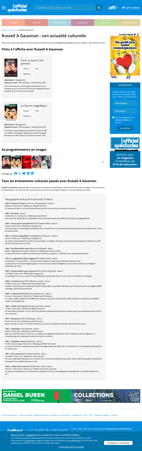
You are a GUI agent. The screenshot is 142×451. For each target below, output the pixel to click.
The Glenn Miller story (19, 248)
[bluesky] (24, 174)
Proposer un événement (60, 415)
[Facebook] (16, 174)
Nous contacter (26, 415)
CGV (85, 415)
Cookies (114, 415)
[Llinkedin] (32, 174)
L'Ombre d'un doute (18, 306)
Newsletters (77, 415)
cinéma (13, 22)
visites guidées (128, 22)
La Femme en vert (18, 281)
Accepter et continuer (118, 442)
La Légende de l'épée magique (23, 258)
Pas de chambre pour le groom (23, 271)
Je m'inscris (125, 128)
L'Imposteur (15, 328)
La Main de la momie (19, 366)
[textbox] (64, 8)
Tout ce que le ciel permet (32, 61)
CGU (91, 415)
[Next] (102, 162)
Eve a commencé (17, 353)
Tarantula (14, 213)
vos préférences (74, 440)
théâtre (36, 22)
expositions (59, 22)
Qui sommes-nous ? (10, 415)
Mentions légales (102, 415)
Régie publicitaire (42, 415)
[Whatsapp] (20, 174)
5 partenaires (29, 440)
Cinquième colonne (18, 341)
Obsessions (15, 318)
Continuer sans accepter (71, 446)
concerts (83, 22)
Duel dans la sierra (18, 203)
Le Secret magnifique (34, 105)
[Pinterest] (28, 174)
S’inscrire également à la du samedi (125, 120)
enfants (105, 22)
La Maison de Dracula (19, 293)
